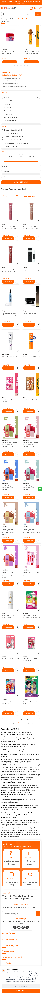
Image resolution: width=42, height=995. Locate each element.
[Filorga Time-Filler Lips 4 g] (31, 254)
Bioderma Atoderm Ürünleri (13, 136)
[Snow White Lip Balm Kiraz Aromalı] (31, 686)
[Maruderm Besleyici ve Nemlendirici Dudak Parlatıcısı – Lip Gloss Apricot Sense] (10, 556)
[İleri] (28, 723)
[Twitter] (19, 927)
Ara (38, 14)
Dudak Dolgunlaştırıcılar (11, 78)
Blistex (7, 104)
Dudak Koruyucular (10, 81)
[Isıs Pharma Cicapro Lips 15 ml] (10, 341)
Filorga (25, 267)
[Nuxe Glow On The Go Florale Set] (10, 384)
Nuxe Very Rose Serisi (12, 133)
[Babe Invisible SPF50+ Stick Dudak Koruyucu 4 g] (10, 600)
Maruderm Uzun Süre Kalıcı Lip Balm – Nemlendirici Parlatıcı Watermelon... (31, 574)
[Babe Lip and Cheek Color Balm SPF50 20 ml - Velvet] (10, 211)
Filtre (5, 196)
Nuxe (25, 49)
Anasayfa (5, 19)
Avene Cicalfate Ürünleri (12, 140)
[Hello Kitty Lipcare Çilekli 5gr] (10, 643)
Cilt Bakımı (13, 19)
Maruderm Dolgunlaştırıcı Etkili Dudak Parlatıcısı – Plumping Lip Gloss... (9, 444)
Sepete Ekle (9, 61)
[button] (13, 65)
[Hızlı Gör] (17, 238)
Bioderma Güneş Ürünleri (13, 130)
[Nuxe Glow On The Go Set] (31, 384)
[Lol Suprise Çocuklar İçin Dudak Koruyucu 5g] (31, 643)
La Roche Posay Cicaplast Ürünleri (16, 143)
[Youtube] (23, 927)
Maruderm (5, 440)
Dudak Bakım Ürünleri (12, 75)
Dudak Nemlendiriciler (11, 83)
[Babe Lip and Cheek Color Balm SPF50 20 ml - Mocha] (31, 211)
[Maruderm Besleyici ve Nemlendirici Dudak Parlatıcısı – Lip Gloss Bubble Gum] (31, 513)
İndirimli (6, 171)
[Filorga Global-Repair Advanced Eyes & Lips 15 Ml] (31, 297)
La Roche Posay (10, 121)
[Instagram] (27, 927)
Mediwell (4, 49)
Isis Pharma (8, 107)
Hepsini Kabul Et (21, 991)
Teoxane (8, 111)
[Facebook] (15, 927)
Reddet (27, 978)
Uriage (25, 354)
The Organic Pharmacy (12, 117)
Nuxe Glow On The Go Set (30, 399)
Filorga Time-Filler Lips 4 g (31, 270)
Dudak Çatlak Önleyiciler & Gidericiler (16, 86)
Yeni (5, 176)
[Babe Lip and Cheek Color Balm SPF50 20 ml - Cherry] (10, 254)
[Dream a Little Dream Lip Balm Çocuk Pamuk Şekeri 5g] (31, 600)
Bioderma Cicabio (10, 146)
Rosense (8, 114)
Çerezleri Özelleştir (21, 986)
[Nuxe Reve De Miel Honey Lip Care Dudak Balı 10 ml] (32, 36)
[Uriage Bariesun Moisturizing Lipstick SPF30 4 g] (31, 341)
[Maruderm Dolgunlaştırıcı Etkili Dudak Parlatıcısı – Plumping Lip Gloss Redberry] (10, 427)
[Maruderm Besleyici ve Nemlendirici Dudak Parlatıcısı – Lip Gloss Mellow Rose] (10, 513)
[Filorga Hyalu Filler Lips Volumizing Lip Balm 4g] (10, 297)
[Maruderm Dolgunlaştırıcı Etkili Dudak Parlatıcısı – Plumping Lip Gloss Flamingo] (10, 470)
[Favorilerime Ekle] (17, 221)
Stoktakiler (7, 167)
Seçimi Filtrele (21, 182)
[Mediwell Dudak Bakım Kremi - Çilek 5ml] (10, 36)
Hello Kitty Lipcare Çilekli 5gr (10, 658)
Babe (3, 224)
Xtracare (8, 101)
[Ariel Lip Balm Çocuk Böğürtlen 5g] (10, 686)
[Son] (32, 723)
